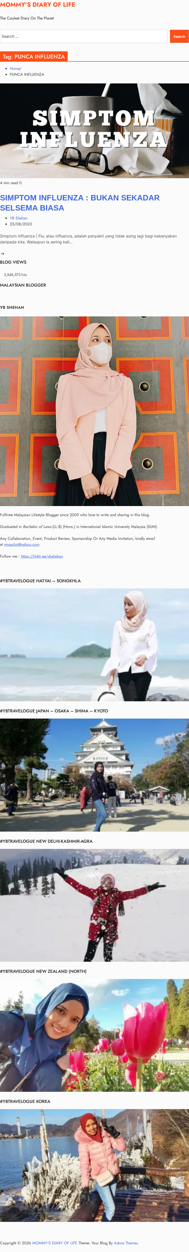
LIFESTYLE (22, 190)
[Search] (1, 26)
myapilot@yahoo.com (21, 544)
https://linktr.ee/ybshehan (42, 556)
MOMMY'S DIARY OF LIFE (37, 4)
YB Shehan (19, 218)
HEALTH (7, 190)
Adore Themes (126, 1243)
